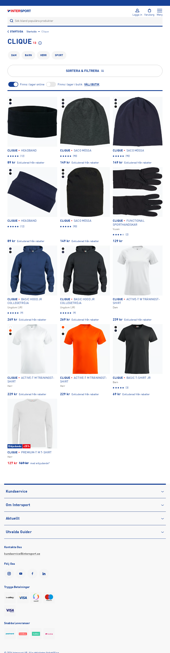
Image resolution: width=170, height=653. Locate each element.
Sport (59, 55)
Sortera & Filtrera (82, 71)
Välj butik (91, 84)
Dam (14, 55)
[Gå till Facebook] (33, 574)
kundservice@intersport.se (22, 553)
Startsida (16, 31)
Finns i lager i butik (70, 84)
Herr (43, 55)
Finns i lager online (32, 84)
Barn (28, 55)
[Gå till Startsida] (19, 11)
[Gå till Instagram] (10, 574)
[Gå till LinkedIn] (45, 574)
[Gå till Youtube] (21, 574)
